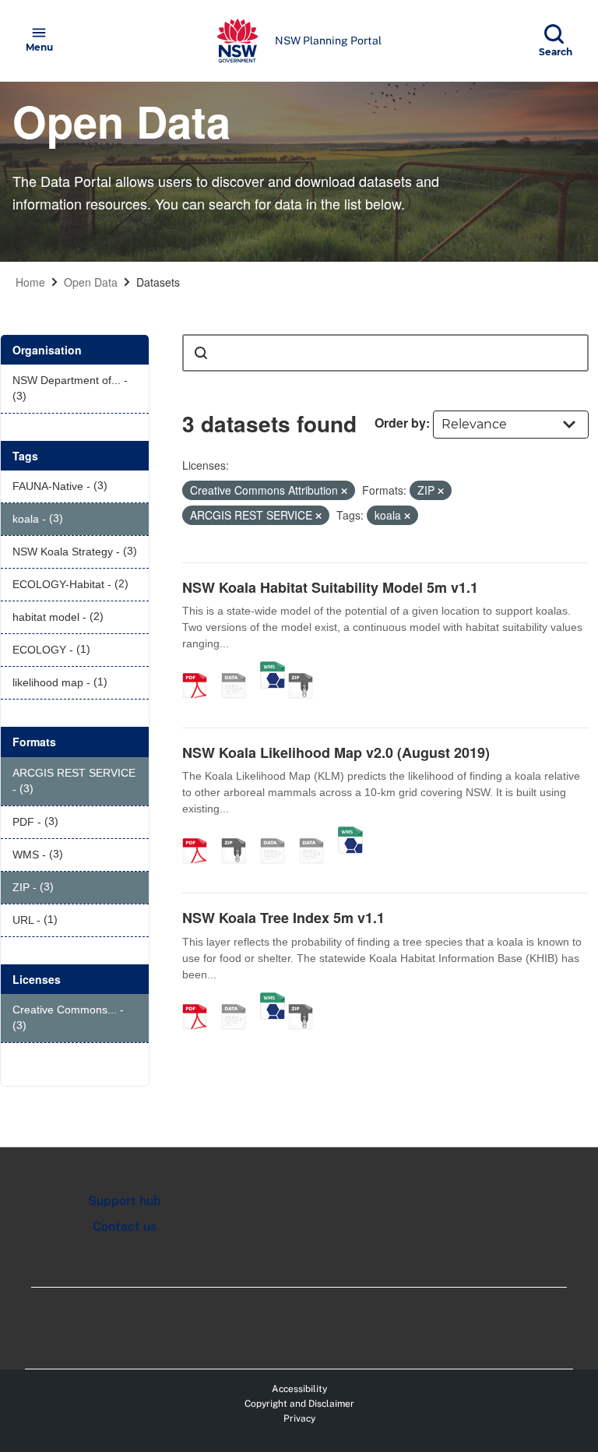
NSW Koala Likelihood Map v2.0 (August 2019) (336, 752)
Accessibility (299, 1388)
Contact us (125, 1226)
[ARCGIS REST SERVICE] (239, 669)
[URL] (278, 834)
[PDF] (200, 669)
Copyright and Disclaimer (299, 1403)
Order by (400, 423)
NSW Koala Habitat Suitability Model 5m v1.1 (330, 587)
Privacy (299, 1418)
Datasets (158, 282)
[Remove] (344, 491)
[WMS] (272, 669)
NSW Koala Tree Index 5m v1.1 (283, 918)
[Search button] (201, 353)
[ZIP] (306, 669)
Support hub (124, 1200)
